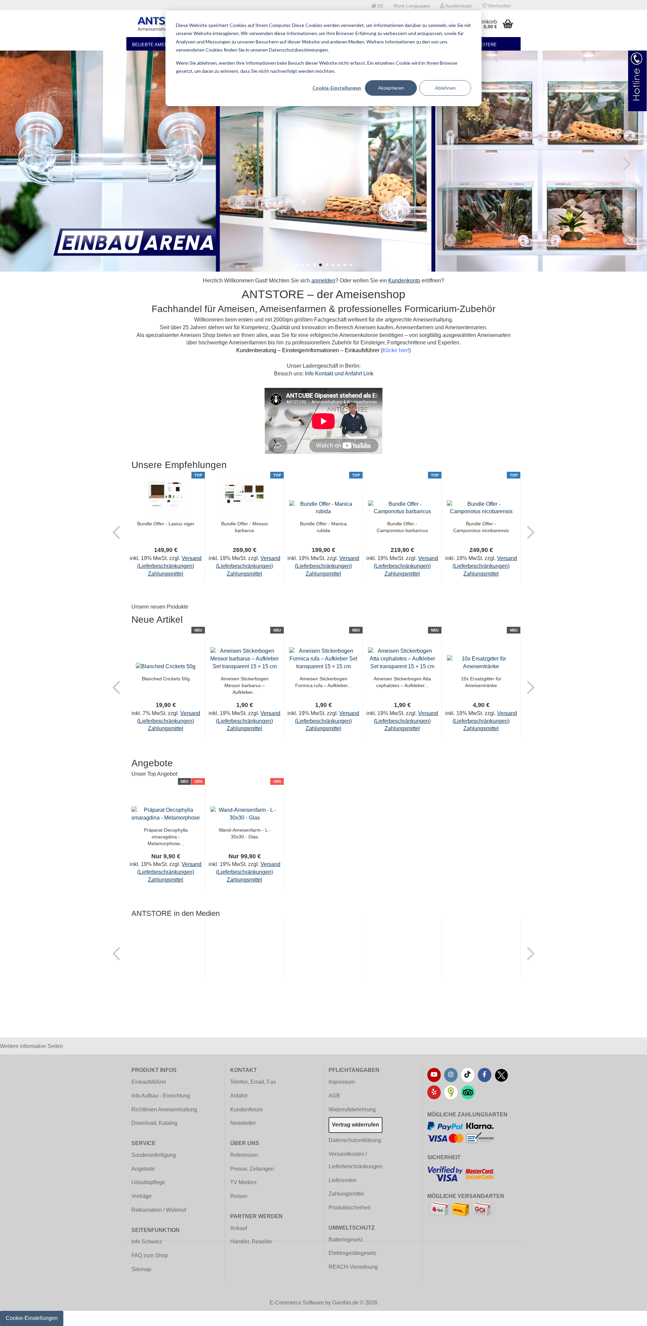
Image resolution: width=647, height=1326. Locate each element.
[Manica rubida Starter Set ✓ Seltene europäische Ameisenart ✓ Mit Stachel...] (323, 508)
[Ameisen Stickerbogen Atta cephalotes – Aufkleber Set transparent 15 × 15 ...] (402, 658)
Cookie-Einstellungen (336, 88)
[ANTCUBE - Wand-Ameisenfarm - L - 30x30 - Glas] (244, 813)
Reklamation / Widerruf (158, 1210)
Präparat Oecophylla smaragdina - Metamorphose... (166, 836)
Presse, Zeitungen (252, 1169)
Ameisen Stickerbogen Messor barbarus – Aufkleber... (245, 685)
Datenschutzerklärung (355, 1140)
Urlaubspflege (148, 1182)
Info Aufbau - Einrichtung (160, 1096)
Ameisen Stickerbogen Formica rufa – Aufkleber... (323, 682)
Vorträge (141, 1196)
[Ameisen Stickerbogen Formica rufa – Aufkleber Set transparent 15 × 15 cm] (323, 658)
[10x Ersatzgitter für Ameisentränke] (481, 662)
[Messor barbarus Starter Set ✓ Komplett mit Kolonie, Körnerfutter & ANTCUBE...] (245, 493)
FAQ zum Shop (149, 1255)
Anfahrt (238, 1096)
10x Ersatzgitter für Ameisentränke (481, 682)
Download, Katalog (154, 1123)
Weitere (486, 44)
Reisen (238, 1196)
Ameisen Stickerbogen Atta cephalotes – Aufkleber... (402, 682)
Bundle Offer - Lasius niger (165, 523)
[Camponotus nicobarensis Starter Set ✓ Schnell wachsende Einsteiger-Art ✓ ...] (481, 508)
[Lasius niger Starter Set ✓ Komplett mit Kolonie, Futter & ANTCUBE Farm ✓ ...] (166, 493)
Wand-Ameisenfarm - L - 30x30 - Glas (245, 833)
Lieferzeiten (343, 1180)
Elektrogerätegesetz (352, 1253)
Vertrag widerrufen (355, 1125)
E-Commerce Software (297, 1302)
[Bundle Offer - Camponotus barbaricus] (402, 508)
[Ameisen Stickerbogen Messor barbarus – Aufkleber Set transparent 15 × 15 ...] (244, 658)
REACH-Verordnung (353, 1267)
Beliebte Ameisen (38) (158, 44)
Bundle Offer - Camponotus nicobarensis (481, 527)
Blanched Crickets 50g (166, 678)
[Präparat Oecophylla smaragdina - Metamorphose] (165, 813)
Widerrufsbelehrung (352, 1109)
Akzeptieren (391, 88)
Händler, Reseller (251, 1241)
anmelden (323, 280)
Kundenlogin (458, 5)
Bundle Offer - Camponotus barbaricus (402, 527)
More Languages (412, 5)
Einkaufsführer (148, 1082)
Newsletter (243, 1123)
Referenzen (244, 1155)
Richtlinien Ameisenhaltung (164, 1109)
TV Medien (243, 1182)
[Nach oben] (628, 1316)
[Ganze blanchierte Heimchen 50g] (165, 666)
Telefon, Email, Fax (253, 1082)
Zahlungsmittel (346, 1194)
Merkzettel (499, 5)
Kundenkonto (404, 280)
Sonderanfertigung (153, 1155)
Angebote (143, 1169)
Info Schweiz (146, 1241)
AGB (334, 1096)
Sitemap (141, 1269)
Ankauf (238, 1228)
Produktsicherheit (349, 1207)
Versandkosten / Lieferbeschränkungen (355, 1160)
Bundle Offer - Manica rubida (323, 527)
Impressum (342, 1082)
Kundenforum (246, 1109)
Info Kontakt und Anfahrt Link (339, 373)
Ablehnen (445, 88)
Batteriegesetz (346, 1239)
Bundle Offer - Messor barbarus (244, 527)
